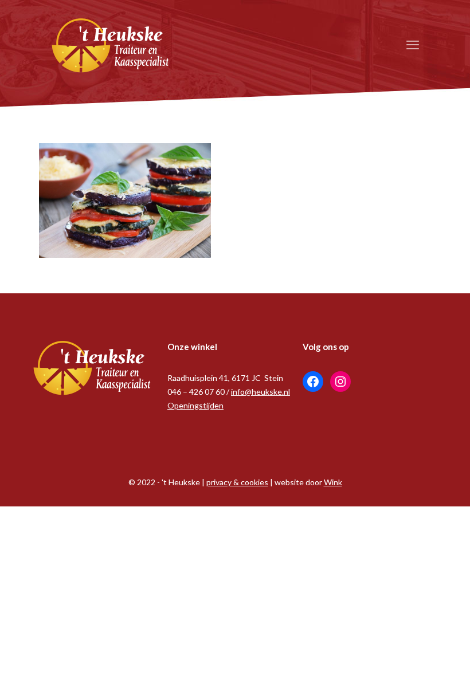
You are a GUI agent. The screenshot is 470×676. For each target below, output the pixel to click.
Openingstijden (195, 405)
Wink (333, 482)
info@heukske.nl (260, 391)
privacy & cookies (237, 482)
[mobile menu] (412, 44)
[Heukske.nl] (110, 44)
